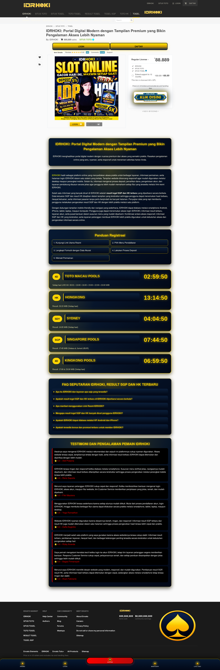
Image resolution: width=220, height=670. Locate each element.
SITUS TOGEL (48, 20)
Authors (46, 621)
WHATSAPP (155, 666)
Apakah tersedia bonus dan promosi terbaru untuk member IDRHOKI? (89, 427)
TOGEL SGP (85, 20)
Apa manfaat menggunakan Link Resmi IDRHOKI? (80, 405)
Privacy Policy (82, 626)
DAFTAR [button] (92, 124)
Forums (60, 626)
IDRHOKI (25, 20)
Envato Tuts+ (58, 651)
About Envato (82, 616)
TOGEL (70, 26)
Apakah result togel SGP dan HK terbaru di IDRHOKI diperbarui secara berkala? (94, 398)
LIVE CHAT (197, 666)
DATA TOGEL (106, 20)
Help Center (48, 616)
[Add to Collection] (39, 64)
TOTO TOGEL (60, 20)
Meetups (61, 631)
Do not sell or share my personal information (95, 631)
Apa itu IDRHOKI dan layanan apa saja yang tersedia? (81, 391)
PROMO (22, 666)
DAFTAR (139, 46)
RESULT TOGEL (73, 20)
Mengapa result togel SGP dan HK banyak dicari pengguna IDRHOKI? (89, 413)
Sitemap (80, 635)
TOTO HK (96, 20)
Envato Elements (30, 651)
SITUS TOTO (35, 20)
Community (62, 616)
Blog (59, 621)
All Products (72, 651)
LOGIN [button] (75, 124)
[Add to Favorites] (39, 57)
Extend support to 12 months (152, 75)
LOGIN (81, 46)
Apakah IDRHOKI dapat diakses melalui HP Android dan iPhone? (87, 420)
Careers (79, 621)
